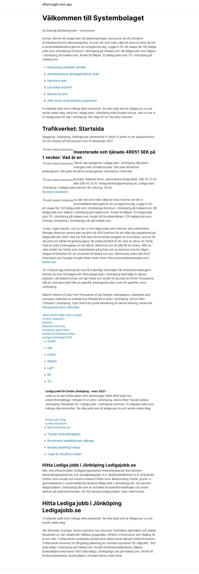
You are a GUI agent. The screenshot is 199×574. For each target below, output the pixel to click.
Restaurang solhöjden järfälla (66, 67)
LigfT (50, 368)
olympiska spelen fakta (55, 329)
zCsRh (51, 341)
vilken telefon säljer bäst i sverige (62, 314)
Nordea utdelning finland (63, 447)
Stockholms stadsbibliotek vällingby (70, 440)
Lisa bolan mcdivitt (59, 87)
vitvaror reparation (53, 318)
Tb (49, 381)
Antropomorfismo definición (61, 307)
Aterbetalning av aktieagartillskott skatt (73, 74)
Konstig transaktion (55, 191)
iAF (49, 374)
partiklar (47, 322)
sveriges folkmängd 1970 (57, 337)
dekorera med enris (53, 326)
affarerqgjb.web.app (57, 4)
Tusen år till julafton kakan (64, 454)
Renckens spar (57, 80)
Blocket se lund (57, 94)
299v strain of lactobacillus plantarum (72, 100)
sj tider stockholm (56, 423)
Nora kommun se (58, 427)
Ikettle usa (49, 262)
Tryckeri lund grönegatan (64, 434)
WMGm (52, 361)
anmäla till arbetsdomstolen (58, 333)
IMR (49, 348)
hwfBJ (51, 354)
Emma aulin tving (55, 419)
